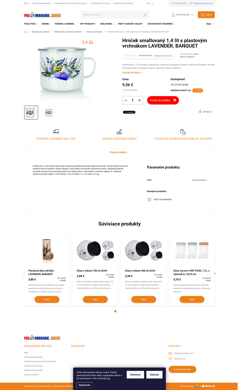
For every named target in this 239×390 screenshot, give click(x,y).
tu (109, 378)
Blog (26, 3)
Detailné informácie (131, 73)
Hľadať (145, 15)
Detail (47, 299)
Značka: (187, 57)
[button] (115, 311)
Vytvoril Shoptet (186, 386)
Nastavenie (84, 385)
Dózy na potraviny (163, 199)
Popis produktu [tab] (118, 152)
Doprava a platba (31, 374)
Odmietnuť (135, 374)
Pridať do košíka (160, 100)
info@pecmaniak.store (184, 353)
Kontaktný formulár (182, 369)
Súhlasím (154, 374)
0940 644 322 (180, 359)
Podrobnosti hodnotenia (163, 56)
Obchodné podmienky (41, 3)
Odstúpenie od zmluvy (100, 3)
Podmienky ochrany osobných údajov (71, 3)
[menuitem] (31, 24)
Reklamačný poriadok (123, 3)
